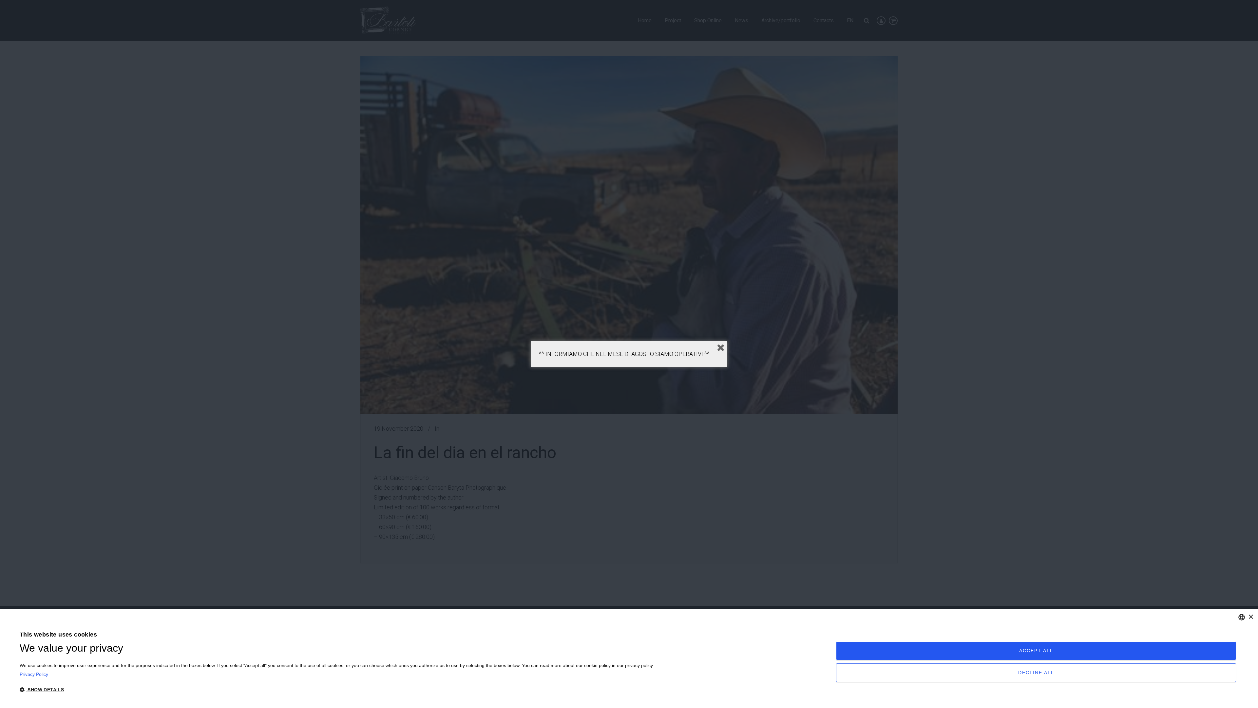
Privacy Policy (34, 674)
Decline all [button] (1036, 672)
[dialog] (629, 658)
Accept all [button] (1036, 650)
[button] (337, 690)
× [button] (1250, 617)
